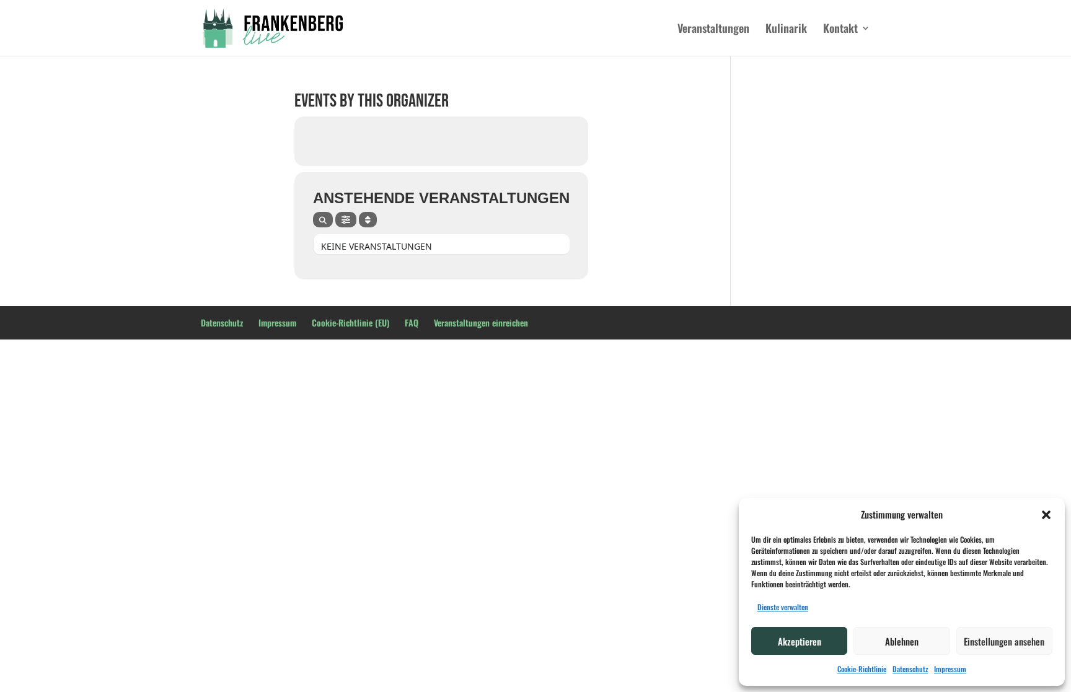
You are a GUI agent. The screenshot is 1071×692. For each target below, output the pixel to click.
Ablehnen (902, 641)
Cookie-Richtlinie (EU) (350, 322)
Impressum (950, 669)
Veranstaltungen (713, 30)
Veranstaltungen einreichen (481, 322)
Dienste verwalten (782, 607)
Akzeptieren (799, 641)
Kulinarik (786, 30)
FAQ (411, 322)
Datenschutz (910, 669)
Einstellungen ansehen (1004, 641)
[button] (1046, 515)
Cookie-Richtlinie (861, 669)
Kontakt (840, 30)
